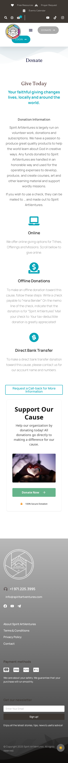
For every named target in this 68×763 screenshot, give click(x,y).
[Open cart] (18, 17)
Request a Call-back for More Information (34, 389)
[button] (30, 30)
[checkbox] (61, 748)
